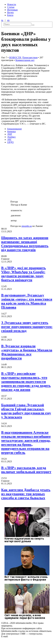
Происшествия (30, 57)
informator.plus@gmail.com (22, 636)
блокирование (14, 129)
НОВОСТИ (15, 57)
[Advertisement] (27, 173)
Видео (10, 12)
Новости (11, 4)
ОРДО (10, 142)
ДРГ (9, 139)
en (8, 20)
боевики (11, 131)
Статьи (10, 7)
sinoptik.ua (26, 226)
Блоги (10, 15)
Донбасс (11, 137)
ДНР (9, 134)
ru (2, 20)
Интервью (12, 10)
